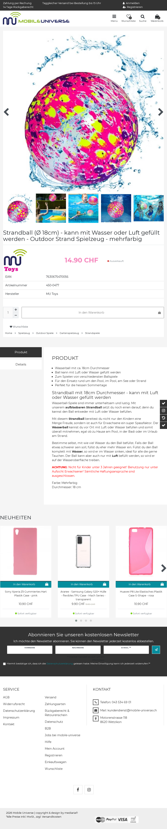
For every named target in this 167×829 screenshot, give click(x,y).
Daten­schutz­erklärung (19, 711)
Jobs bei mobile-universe (62, 735)
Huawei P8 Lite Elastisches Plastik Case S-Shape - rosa (141, 593)
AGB (6, 697)
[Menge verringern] (16, 315)
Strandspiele (92, 333)
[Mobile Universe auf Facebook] (78, 789)
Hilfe (48, 742)
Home (8, 333)
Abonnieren (156, 650)
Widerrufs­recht (14, 704)
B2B (48, 728)
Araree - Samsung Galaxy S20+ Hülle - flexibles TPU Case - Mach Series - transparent (83, 595)
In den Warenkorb (91, 312)
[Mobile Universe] (36, 18)
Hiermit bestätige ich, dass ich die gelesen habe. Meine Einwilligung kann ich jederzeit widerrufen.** (78, 663)
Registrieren (53, 755)
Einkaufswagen (55, 762)
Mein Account (55, 748)
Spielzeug (24, 333)
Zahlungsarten (55, 704)
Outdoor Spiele (45, 333)
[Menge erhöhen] (16, 310)
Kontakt (8, 724)
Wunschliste (20, 326)
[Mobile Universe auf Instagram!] (89, 789)
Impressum (11, 717)
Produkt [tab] (21, 352)
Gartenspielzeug (69, 333)
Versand (50, 697)
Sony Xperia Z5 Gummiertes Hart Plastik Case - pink (26, 593)
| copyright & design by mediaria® (56, 812)
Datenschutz (54, 722)
